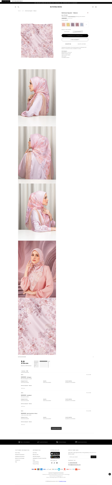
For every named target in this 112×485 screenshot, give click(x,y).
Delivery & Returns (82, 43)
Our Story (35, 452)
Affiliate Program (36, 456)
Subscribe (93, 456)
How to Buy (17, 452)
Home (19, 10)
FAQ (16, 461)
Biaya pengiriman (71, 16)
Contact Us (17, 460)
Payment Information (19, 454)
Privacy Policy (36, 463)
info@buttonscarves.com (75, 464)
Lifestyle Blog (36, 461)
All (22, 10)
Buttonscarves (6, 1)
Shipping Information (19, 456)
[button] (18, 7)
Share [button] (23, 388)
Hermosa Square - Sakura (26, 385)
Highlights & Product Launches (39, 458)
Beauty (17, 1)
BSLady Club (35, 454)
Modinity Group (62, 481)
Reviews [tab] (23, 371)
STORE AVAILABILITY (75, 39)
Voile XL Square (78, 31)
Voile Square (66, 31)
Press (34, 460)
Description (68, 43)
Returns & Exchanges (19, 458)
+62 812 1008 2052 (73, 462)
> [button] (56, 428)
